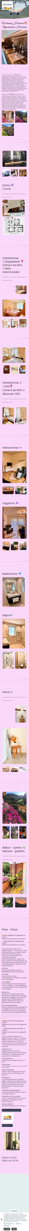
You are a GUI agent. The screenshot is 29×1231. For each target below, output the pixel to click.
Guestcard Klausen (7, 1125)
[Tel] (18, 14)
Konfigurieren (7, 1225)
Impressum (18, 1223)
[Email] (14, 14)
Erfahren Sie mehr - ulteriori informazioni (11, 1110)
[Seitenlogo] (7, 5)
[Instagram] (11, 14)
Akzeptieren (6, 1229)
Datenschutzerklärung (8, 1223)
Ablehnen (14, 1229)
